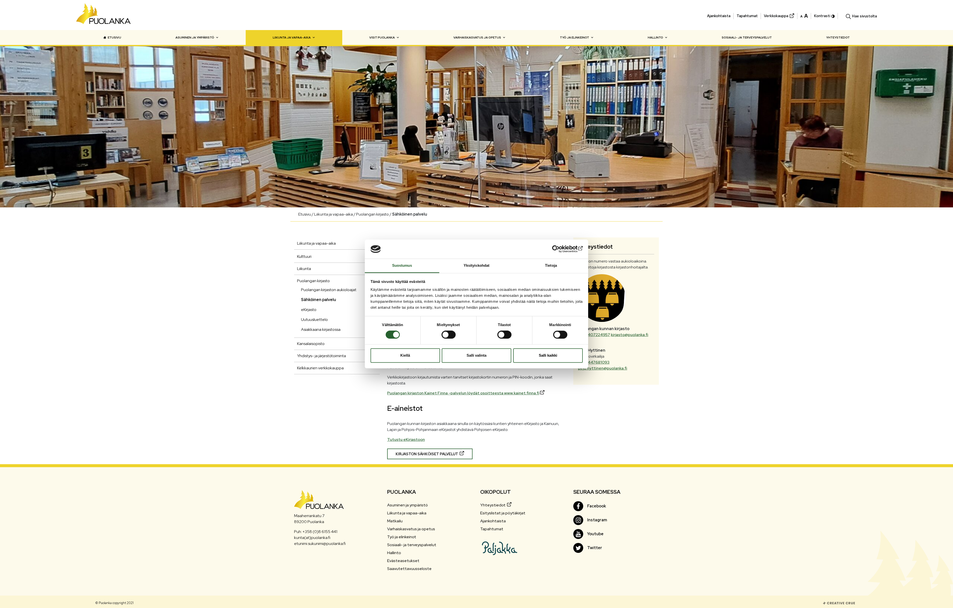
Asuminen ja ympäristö (194, 37)
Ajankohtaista (718, 15)
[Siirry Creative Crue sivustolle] (839, 603)
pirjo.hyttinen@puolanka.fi (602, 368)
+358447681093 (594, 362)
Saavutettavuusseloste (409, 568)
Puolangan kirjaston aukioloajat (328, 289)
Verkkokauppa (776, 15)
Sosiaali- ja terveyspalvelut (747, 37)
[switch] (449, 335)
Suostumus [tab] (402, 265)
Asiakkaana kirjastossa (320, 329)
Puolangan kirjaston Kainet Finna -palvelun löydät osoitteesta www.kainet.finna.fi (463, 393)
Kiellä (405, 355)
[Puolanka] (103, 15)
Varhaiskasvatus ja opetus (477, 37)
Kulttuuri (304, 256)
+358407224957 (594, 334)
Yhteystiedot (838, 37)
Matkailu (395, 521)
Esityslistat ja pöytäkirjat (502, 513)
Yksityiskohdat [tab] (476, 265)
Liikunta (304, 268)
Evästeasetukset (403, 560)
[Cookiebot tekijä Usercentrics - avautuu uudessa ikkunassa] (561, 249)
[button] (804, 15)
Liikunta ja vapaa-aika (292, 37)
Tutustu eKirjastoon (406, 439)
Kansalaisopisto (311, 343)
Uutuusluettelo (314, 319)
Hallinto (655, 37)
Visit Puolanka (382, 37)
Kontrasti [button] (822, 15)
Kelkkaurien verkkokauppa (320, 368)
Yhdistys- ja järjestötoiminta (321, 355)
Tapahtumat (747, 15)
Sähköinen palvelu (318, 299)
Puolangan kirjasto (313, 280)
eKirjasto (308, 309)
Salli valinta (476, 355)
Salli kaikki (548, 355)
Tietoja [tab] (551, 265)
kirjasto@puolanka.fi (629, 334)
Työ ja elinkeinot (574, 37)
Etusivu (114, 37)
